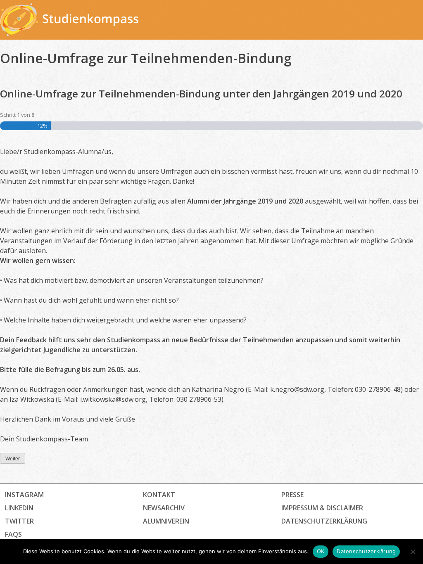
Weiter (12, 459)
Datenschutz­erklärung (324, 521)
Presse (292, 494)
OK (321, 551)
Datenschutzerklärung (366, 551)
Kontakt (159, 494)
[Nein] (413, 551)
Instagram (24, 494)
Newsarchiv (164, 507)
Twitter (19, 521)
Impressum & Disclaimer (322, 507)
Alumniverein (166, 521)
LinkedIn (19, 507)
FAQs (13, 534)
